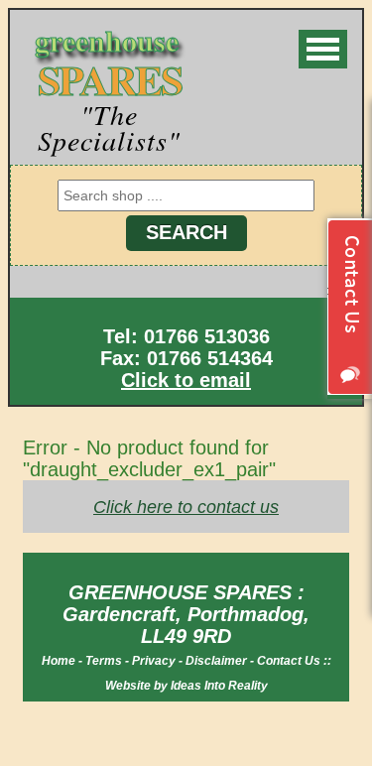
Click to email (186, 380)
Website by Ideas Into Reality (186, 686)
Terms (103, 661)
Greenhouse (108, 62)
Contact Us (288, 661)
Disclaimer (216, 661)
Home (58, 661)
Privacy (154, 661)
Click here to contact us (186, 507)
